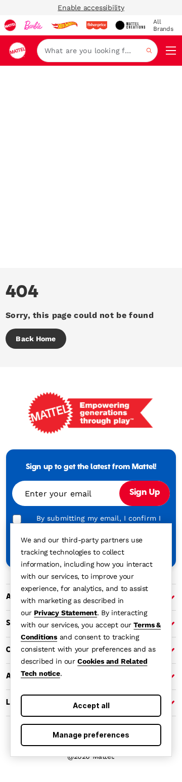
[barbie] (33, 25)
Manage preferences (91, 734)
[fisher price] (96, 25)
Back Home (36, 339)
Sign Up (144, 493)
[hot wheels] (64, 25)
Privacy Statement (65, 613)
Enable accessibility (91, 7)
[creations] (130, 25)
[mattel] (10, 25)
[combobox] (97, 50)
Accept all (91, 705)
